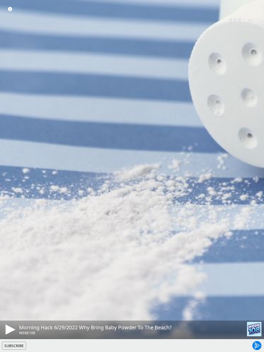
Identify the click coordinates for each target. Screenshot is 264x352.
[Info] (10, 9)
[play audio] (9, 329)
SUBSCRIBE (14, 345)
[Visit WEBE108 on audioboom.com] (254, 329)
